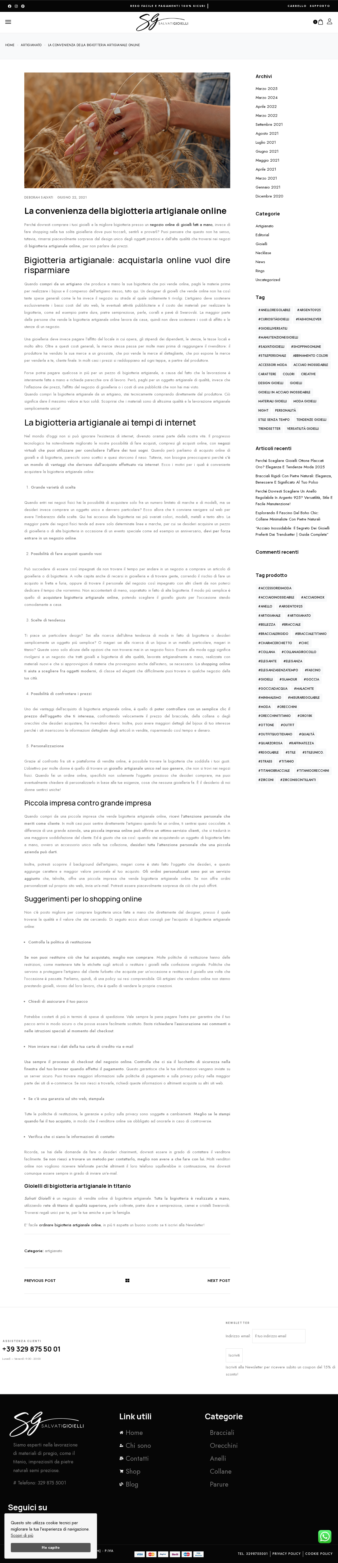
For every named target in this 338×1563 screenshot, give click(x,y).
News (260, 262)
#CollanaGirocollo (298, 652)
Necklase (263, 253)
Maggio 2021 (267, 160)
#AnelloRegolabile (274, 310)
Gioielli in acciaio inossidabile (284, 392)
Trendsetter (269, 428)
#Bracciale (291, 624)
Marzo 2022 (267, 115)
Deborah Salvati (38, 197)
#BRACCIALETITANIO (311, 633)
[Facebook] (9, 6)
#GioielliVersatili (272, 328)
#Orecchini (287, 707)
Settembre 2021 (269, 124)
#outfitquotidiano (275, 734)
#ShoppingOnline (306, 346)
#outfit (287, 725)
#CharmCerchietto (275, 643)
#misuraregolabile (304, 697)
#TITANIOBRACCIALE (274, 770)
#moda (264, 707)
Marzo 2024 (267, 97)
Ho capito (51, 1547)
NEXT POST (219, 1281)
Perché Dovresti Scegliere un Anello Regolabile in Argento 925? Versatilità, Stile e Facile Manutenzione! (294, 497)
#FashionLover (308, 319)
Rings (260, 271)
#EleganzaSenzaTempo (278, 670)
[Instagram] (16, 6)
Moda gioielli (304, 401)
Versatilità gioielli (303, 428)
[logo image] (162, 21)
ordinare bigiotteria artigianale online (70, 1225)
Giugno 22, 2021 (72, 197)
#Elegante (267, 661)
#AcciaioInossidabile (276, 597)
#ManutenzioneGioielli (278, 337)
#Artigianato (299, 615)
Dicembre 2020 (269, 196)
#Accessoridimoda (274, 588)
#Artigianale (269, 615)
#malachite (304, 688)
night (263, 410)
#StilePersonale (272, 355)
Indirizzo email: (239, 1336)
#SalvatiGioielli (271, 346)
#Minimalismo (269, 697)
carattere (267, 374)
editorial (262, 235)
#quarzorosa (270, 743)
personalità (285, 410)
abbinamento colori (310, 355)
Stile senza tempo (274, 419)
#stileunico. (313, 752)
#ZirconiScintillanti (298, 780)
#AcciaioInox (312, 597)
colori (288, 374)
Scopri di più (22, 1535)
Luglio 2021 (266, 142)
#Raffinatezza (301, 743)
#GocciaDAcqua (272, 688)
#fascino (313, 670)
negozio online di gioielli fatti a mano (181, 225)
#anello (265, 606)
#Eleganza (292, 661)
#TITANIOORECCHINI (313, 770)
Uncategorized (268, 280)
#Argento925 (309, 310)
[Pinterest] (23, 6)
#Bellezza (266, 624)
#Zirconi (266, 780)
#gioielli (265, 679)
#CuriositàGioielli (273, 319)
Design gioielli (270, 383)
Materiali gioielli (272, 401)
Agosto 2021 (267, 133)
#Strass (265, 761)
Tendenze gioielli (311, 419)
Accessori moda (272, 365)
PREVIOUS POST (40, 1281)
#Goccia (311, 679)
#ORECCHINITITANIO (274, 715)
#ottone (266, 725)
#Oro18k (304, 715)
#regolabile (268, 752)
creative (308, 374)
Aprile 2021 (266, 169)
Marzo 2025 (267, 88)
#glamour (288, 679)
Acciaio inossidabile (310, 365)
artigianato (53, 1251)
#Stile (290, 752)
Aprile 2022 (266, 106)
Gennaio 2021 (268, 187)
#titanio (286, 761)
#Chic (304, 643)
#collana (266, 652)
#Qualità (306, 734)
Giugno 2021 (267, 151)
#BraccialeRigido (273, 633)
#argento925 (291, 606)
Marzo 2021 (266, 178)
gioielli (261, 244)
